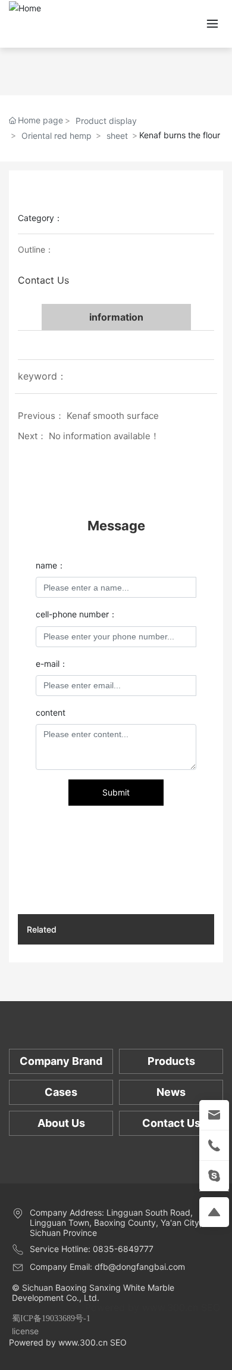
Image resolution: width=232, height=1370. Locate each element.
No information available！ (104, 436)
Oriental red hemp (56, 136)
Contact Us (43, 280)
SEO (210, 1307)
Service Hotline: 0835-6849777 (91, 1249)
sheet (117, 136)
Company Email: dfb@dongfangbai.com (107, 1267)
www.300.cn (170, 1307)
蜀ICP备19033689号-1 (51, 1318)
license (25, 1331)
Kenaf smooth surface (113, 415)
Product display (106, 121)
